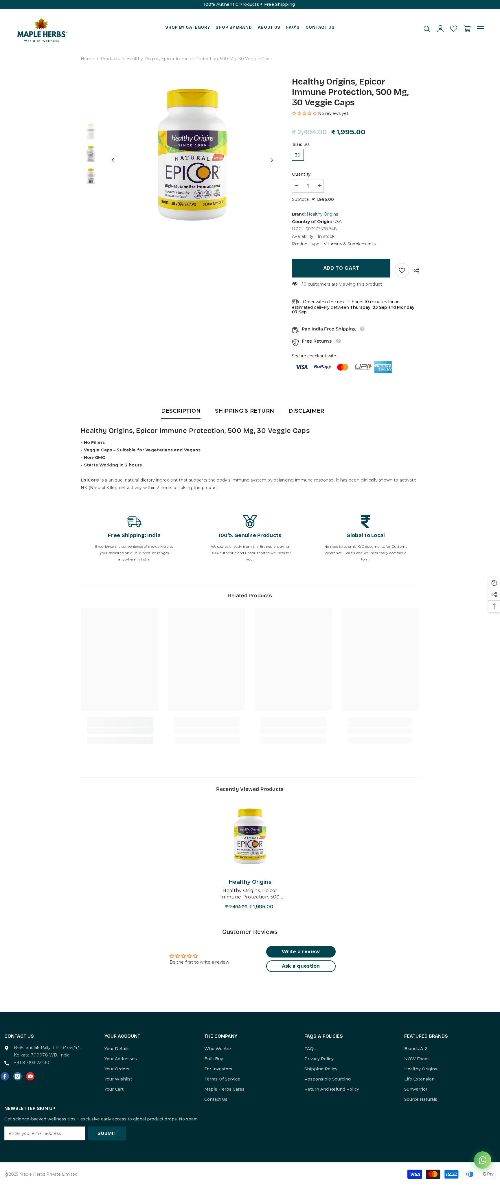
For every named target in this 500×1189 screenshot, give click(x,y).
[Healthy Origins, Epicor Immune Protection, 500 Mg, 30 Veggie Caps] (250, 836)
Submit (107, 1133)
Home (87, 58)
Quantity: (302, 174)
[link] (402, 270)
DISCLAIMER (306, 411)
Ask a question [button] (301, 966)
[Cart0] (467, 28)
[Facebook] (5, 1076)
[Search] (427, 29)
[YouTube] (30, 1076)
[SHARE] (414, 271)
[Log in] (440, 28)
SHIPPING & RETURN (244, 411)
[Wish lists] (453, 28)
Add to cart (341, 268)
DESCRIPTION (181, 411)
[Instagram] (17, 1076)
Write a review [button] (301, 951)
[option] (192, 154)
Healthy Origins (322, 214)
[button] (112, 155)
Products (110, 58)
